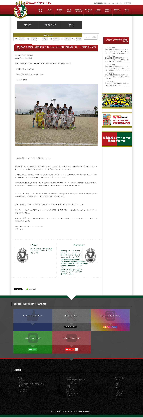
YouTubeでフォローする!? (71, 338)
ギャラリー (119, 388)
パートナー (119, 398)
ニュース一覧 (119, 378)
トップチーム (71, 378)
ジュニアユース (72, 394)
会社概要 (22, 380)
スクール (70, 396)
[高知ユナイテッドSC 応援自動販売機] (117, 125)
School (71, 24)
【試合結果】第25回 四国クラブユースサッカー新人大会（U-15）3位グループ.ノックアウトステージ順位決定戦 (116, 51)
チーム (118, 382)
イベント (119, 386)
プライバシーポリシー (27, 382)
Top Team (88, 10)
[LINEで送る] (31, 289)
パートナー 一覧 (23, 388)
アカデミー (70, 392)
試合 (117, 384)
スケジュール (72, 384)
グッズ (118, 396)
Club (50, 10)
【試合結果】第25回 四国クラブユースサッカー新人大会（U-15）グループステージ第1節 (116, 76)
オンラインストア (24, 390)
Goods (127, 10)
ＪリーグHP (22, 392)
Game (69, 10)
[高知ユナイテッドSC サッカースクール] (117, 106)
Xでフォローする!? (71, 316)
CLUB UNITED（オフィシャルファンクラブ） (108, 3)
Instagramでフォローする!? (110, 316)
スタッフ (70, 388)
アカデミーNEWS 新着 (116, 39)
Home (40, 10)
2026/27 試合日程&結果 (76, 380)
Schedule (78, 10)
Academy (107, 10)
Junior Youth (50, 24)
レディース (70, 390)
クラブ (20, 378)
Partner (117, 10)
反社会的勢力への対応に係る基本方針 (32, 384)
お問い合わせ (23, 386)
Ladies (98, 10)
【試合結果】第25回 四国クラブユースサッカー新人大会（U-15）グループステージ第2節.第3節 (116, 68)
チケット (70, 382)
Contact (127, 3)
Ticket (59, 10)
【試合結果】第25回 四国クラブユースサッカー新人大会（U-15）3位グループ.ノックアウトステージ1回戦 (116, 60)
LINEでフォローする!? (33, 338)
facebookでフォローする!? (32, 316)
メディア (119, 394)
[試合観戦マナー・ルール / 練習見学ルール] (117, 145)
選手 (68, 386)
